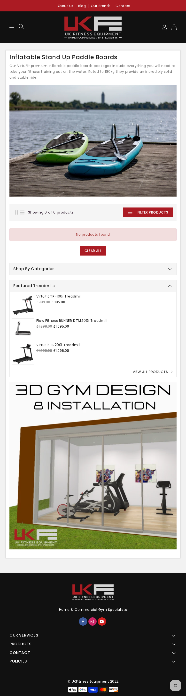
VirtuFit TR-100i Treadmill (59, 296)
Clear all (93, 250)
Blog (82, 5)
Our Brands (101, 5)
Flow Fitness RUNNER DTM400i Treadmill (71, 320)
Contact (123, 5)
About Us (65, 5)
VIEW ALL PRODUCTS (150, 371)
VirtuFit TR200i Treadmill (58, 345)
